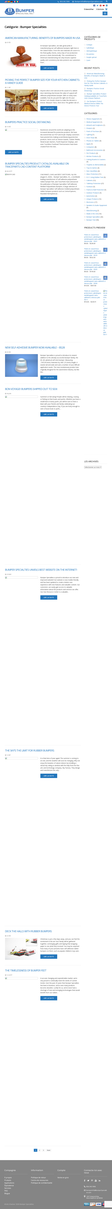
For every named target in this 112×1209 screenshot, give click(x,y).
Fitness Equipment (92, 119)
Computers (90, 147)
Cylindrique (90, 48)
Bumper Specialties (93, 217)
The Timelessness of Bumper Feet (25, 970)
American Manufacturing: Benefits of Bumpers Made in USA (42, 38)
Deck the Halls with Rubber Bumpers (28, 931)
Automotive (90, 196)
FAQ (6, 1191)
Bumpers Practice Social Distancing (28, 122)
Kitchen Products (92, 156)
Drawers (89, 128)
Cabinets (89, 180)
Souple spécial (91, 57)
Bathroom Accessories (94, 150)
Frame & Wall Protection (95, 190)
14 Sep (9, 755)
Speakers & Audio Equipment (96, 205)
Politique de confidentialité (41, 1183)
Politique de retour (38, 1177)
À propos (8, 1177)
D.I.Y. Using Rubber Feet (94, 177)
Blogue (7, 1193)
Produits (7, 1180)
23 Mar (9, 574)
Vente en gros (63, 1177)
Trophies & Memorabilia (95, 165)
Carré (88, 60)
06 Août (9, 171)
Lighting (89, 134)
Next (48, 1150)
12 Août (9, 975)
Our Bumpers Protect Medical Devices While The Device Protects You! (93, 103)
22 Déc (9, 936)
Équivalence (9, 1185)
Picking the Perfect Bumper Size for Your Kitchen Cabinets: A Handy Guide (42, 81)
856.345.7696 (65, 1)
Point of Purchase (92, 131)
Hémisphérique (91, 51)
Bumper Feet (91, 220)
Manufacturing (91, 211)
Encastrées (90, 54)
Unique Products (92, 199)
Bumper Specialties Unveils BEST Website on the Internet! (41, 569)
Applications (9, 1183)
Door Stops (90, 138)
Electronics (90, 202)
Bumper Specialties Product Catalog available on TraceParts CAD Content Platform (37, 165)
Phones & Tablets (92, 141)
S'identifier (89, 9)
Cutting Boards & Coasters (95, 159)
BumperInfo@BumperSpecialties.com (89, 1)
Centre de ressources (39, 1180)
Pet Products (91, 153)
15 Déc (9, 127)
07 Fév (9, 42)
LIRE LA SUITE (49, 68)
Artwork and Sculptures (94, 125)
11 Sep (9, 87)
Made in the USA (92, 214)
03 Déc (9, 352)
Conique (89, 45)
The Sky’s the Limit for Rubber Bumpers (29, 750)
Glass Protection (92, 174)
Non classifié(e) (91, 171)
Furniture (89, 187)
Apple (88, 144)
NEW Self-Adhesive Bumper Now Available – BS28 (35, 347)
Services (7, 1188)
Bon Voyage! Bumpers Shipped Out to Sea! (31, 389)
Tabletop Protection (93, 183)
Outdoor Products (92, 193)
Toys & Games (91, 168)
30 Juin (9, 394)
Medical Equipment (93, 122)
